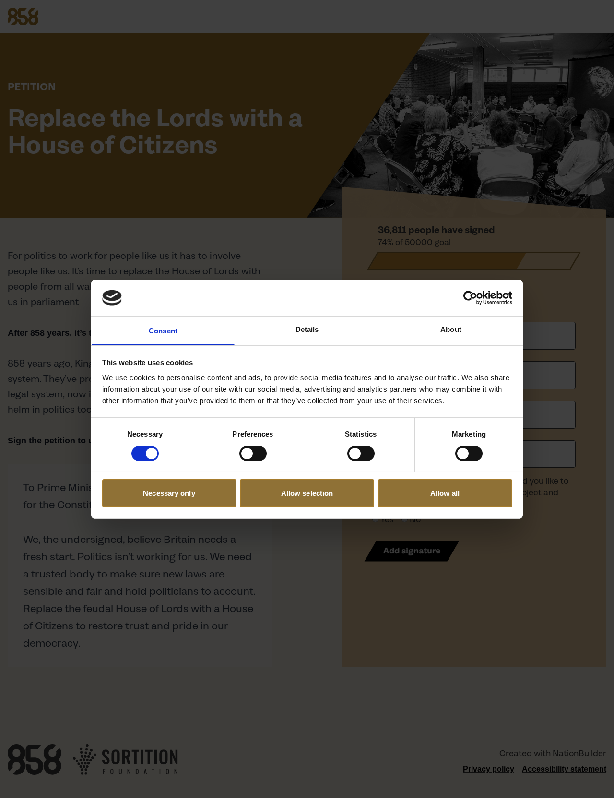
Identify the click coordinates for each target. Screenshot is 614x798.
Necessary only (169, 493)
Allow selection (307, 493)
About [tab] (450, 329)
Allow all (445, 493)
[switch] (253, 453)
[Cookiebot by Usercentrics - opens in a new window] (470, 298)
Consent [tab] (163, 331)
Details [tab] (307, 329)
